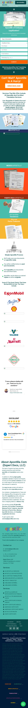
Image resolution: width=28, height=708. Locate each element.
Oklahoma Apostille (11, 668)
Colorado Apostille (11, 647)
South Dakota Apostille (7, 672)
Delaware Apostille (17, 648)
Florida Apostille (6, 650)
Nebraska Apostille (7, 662)
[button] (14, 9)
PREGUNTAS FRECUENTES (11, 625)
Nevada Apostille (16, 662)
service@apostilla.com (9, 518)
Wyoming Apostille (16, 678)
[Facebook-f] (14, 628)
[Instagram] (17, 628)
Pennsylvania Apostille (8, 669)
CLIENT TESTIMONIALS (11, 623)
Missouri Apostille (11, 660)
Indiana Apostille (14, 653)
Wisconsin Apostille (7, 678)
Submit (14, 62)
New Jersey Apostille (18, 663)
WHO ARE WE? (10, 621)
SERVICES (18, 621)
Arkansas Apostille (11, 645)
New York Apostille (15, 665)
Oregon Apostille (21, 668)
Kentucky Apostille (19, 654)
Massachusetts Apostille (13, 657)
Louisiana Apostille (7, 656)
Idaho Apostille (19, 651)
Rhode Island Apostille (7, 671)
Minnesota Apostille (12, 659)
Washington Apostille (7, 677)
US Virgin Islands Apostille (16, 674)
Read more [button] (7, 447)
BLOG (21, 625)
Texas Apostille (6, 674)
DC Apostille (10, 648)
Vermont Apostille (11, 675)
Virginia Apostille (20, 675)
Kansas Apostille (11, 654)
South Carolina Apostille (19, 671)
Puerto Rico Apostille (19, 669)
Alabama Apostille (6, 644)
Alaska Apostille (16, 644)
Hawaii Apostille (11, 651)
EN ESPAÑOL (21, 2)
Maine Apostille (16, 656)
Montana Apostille (20, 660)
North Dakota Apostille (16, 666)
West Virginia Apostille (18, 677)
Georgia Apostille (15, 650)
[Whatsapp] (10, 628)
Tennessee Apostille (19, 672)
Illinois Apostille (6, 653)
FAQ (20, 623)
